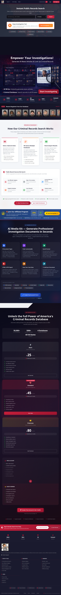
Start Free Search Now (23, 203)
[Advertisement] (30, 45)
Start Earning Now (52, 213)
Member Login (45, 561)
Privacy (25, 593)
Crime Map (14, 1)
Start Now (30, 413)
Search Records (55, 527)
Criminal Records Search (6, 561)
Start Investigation (45, 25)
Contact (38, 593)
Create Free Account (40, 203)
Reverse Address (31, 31)
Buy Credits (44, 565)
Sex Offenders (13, 31)
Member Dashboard (46, 566)
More (19, 1)
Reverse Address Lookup (6, 566)
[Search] (47, 2)
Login (50, 1)
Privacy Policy (4, 577)
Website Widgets (25, 561)
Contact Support (5, 554)
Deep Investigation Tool (6, 568)
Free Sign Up (56, 1)
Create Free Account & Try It (31, 295)
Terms (29, 593)
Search (8, 1)
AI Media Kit (31, 34)
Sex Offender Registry (6, 563)
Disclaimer (4, 580)
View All (57, 106)
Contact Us (4, 582)
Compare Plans (25, 565)
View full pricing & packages (30, 513)
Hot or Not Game (25, 568)
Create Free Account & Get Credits (31, 510)
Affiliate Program (25, 566)
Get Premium (31, 451)
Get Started (30, 375)
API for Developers (25, 563)
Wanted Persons (22, 31)
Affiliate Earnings (45, 568)
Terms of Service (5, 578)
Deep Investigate (41, 31)
